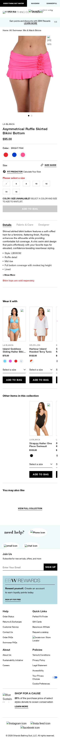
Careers (6, 665)
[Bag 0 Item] (46, 11)
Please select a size (14, 178)
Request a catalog (40, 632)
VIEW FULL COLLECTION (30, 508)
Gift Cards (37, 621)
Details (7, 224)
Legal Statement (39, 665)
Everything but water (13, 3)
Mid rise (9, 261)
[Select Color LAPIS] (14, 154)
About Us (7, 655)
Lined (7, 269)
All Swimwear (16, 30)
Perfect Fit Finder (40, 616)
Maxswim (35, 3)
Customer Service (10, 627)
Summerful (51, 3)
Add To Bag (14, 379)
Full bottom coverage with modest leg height (28, 265)
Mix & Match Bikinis (32, 30)
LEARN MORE (30, 23)
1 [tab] (28, 115)
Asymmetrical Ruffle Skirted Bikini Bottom (25, 131)
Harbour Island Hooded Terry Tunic (40, 350)
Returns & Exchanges (12, 621)
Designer (43, 224)
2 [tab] (31, 115)
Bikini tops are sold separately (18, 280)
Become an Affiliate (41, 627)
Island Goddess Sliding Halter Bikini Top (14, 350)
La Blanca (9, 124)
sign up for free (13, 599)
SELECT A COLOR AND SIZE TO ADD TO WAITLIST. (30, 200)
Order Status (8, 616)
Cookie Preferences (41, 684)
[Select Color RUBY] (6, 154)
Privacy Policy (38, 660)
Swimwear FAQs (10, 642)
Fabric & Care (24, 224)
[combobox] (14, 369)
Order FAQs (8, 637)
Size (5, 165)
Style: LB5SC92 (13, 253)
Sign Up (50, 567)
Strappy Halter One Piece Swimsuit (40, 445)
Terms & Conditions (41, 655)
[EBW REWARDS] (30, 581)
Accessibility (38, 670)
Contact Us (8, 632)
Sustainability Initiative (13, 660)
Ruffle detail (11, 257)
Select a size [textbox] (9, 369)
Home (5, 30)
